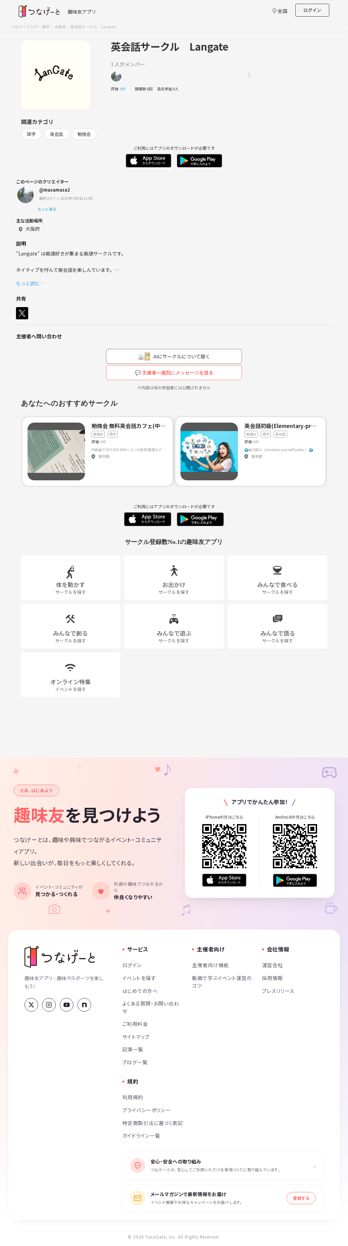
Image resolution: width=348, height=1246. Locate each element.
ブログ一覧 (134, 1062)
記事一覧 (132, 1049)
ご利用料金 (135, 1023)
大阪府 (60, 26)
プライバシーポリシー (146, 1110)
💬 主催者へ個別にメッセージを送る (174, 372)
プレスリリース (278, 990)
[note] (84, 1005)
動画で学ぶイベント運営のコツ (221, 981)
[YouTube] (66, 1005)
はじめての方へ (140, 990)
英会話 (56, 134)
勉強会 (84, 134)
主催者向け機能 (210, 964)
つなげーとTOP (24, 26)
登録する (301, 1198)
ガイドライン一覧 (141, 1135)
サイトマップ (136, 1036)
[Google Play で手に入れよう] (295, 880)
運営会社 (272, 964)
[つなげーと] (59, 957)
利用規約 (132, 1097)
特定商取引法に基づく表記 (152, 1122)
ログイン (312, 10)
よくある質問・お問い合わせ (150, 1007)
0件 (124, 88)
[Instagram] (49, 1005)
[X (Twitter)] (31, 1005)
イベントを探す (139, 977)
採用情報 (272, 977)
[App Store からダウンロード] (224, 880)
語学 (46, 26)
